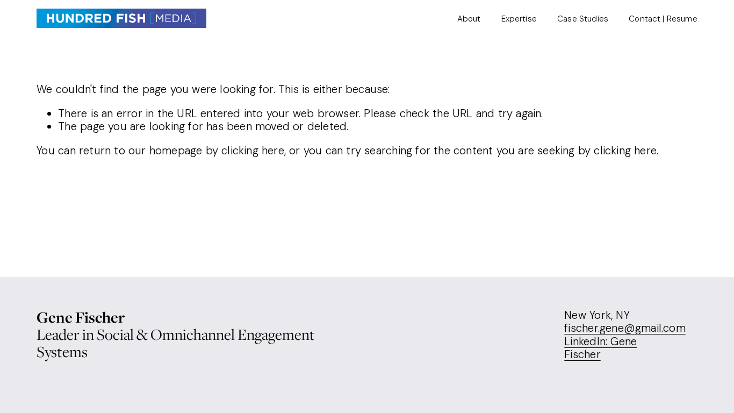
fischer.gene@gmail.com (624, 328)
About (469, 18)
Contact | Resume (663, 18)
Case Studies (582, 18)
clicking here (252, 151)
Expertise (519, 18)
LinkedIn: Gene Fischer (600, 348)
